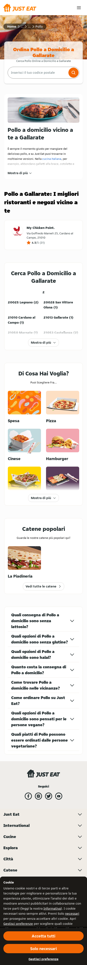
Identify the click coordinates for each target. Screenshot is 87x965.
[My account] (79, 7)
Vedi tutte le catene (41, 586)
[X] (48, 796)
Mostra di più (18, 173)
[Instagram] (38, 796)
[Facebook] (28, 796)
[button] (73, 73)
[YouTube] (58, 796)
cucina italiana (51, 159)
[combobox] (37, 72)
